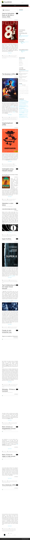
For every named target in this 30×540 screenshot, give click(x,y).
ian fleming (6, 235)
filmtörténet (10, 56)
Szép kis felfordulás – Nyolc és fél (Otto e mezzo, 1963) (8, 15)
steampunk (6, 119)
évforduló (3, 56)
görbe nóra (3, 481)
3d (19, 100)
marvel (20, 109)
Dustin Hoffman (7, 529)
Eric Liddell (7, 385)
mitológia (15, 235)
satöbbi (22, 112)
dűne (15, 199)
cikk (3, 55)
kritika (5, 55)
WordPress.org (20, 65)
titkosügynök (8, 236)
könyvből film (22, 108)
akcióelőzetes (23, 100)
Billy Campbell (11, 117)
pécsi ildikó (16, 481)
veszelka (13, 166)
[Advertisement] (10, 66)
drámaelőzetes (23, 102)
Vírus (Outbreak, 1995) (9, 485)
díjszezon (27, 102)
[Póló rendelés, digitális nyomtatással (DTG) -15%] (24, 36)
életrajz (27, 117)
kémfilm (13, 235)
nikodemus (11, 75)
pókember (25, 111)
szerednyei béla (6, 482)
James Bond (8, 235)
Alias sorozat (23, 79)
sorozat (3, 482)
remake (20, 112)
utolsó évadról (9, 300)
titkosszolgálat (4, 236)
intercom (23, 105)
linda (11, 481)
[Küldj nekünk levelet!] (24, 53)
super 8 (3, 282)
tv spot (25, 116)
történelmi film (10, 166)
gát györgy (15, 451)
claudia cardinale (15, 55)
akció (20, 100)
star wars (26, 114)
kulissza (7, 55)
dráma (4, 385)
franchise (3, 235)
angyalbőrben (9, 451)
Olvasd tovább (10, 114)
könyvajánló (27, 106)
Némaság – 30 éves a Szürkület (8, 390)
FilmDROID (8, 2)
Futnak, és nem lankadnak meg (6, 331)
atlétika (11, 384)
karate (8, 481)
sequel (20, 114)
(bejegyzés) (21, 62)
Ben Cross (13, 384)
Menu (15, 5)
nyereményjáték (21, 111)
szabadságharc (11, 165)
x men (26, 117)
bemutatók (24, 101)
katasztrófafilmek (6, 530)
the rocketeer (12, 119)
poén (23, 111)
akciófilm (9, 234)
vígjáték (11, 236)
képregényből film (22, 106)
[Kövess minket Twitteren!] (24, 45)
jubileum (13, 56)
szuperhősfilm (9, 119)
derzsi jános (11, 422)
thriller (3, 166)
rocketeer (3, 119)
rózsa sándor (7, 165)
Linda (17, 444)
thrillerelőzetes (22, 116)
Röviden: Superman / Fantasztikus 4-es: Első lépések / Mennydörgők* (23, 74)
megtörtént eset (26, 109)
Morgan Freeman (14, 530)
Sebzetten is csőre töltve (7, 204)
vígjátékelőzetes (23, 117)
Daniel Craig (11, 234)
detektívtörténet (15, 422)
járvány (15, 529)
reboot (27, 111)
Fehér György (6, 423)
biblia (15, 384)
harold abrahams (13, 385)
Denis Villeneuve (13, 199)
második (6, 300)
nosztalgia (13, 481)
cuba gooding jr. (12, 528)
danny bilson (14, 117)
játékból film (25, 105)
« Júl (19, 96)
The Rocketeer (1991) (8, 74)
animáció (25, 100)
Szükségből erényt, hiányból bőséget (8, 170)
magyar (25, 108)
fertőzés (13, 529)
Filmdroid (10, 333)
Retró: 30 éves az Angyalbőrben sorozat (9, 427)
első (3, 300)
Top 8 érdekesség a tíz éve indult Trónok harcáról (9, 286)
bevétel (26, 101)
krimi (14, 423)
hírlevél (20, 105)
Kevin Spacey (10, 530)
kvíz (27, 105)
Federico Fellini (6, 56)
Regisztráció (20, 59)
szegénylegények (15, 165)
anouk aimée (11, 55)
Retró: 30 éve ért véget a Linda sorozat (8, 455)
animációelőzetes (21, 101)
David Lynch (9, 199)
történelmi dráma (6, 166)
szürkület (8, 424)
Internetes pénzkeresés (22, 71)
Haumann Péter (10, 423)
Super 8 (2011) (6, 239)
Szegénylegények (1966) (7, 124)
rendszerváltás (5, 424)
